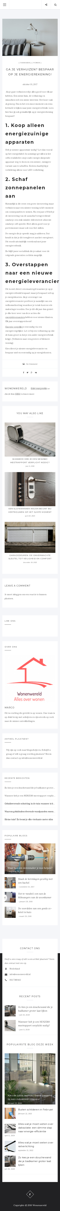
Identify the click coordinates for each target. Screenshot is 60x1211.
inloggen (17, 594)
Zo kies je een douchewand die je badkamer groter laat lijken (30, 788)
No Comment (31, 364)
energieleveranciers (15, 317)
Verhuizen (25, 63)
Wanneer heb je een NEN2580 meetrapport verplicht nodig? (30, 795)
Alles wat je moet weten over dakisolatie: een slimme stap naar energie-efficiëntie (35, 1127)
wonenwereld (16, 388)
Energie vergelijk (13, 327)
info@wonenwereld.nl (20, 974)
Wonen (36, 63)
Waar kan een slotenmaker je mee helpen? (30, 868)
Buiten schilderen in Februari (35, 1109)
